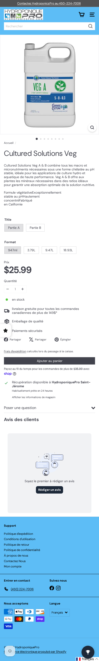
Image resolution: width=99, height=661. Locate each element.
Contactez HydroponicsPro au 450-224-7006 (49, 3)
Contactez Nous (15, 561)
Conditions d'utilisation (19, 539)
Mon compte (12, 566)
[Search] (90, 26)
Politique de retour (16, 545)
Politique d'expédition (18, 534)
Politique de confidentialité (22, 550)
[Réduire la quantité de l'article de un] (8, 289)
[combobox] (49, 26)
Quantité (10, 281)
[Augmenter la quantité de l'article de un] (22, 289)
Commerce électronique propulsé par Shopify (35, 652)
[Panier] (81, 14)
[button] (87, 659)
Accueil (9, 143)
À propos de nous (16, 555)
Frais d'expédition (15, 351)
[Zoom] (92, 127)
